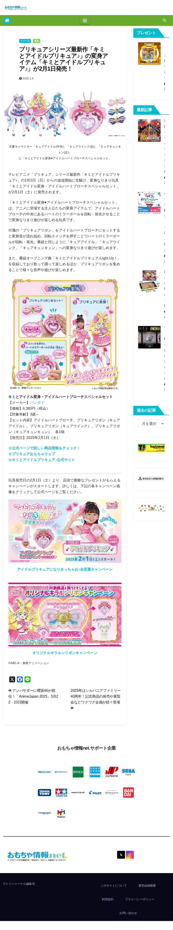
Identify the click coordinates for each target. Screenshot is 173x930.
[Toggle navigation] (85, 20)
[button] (164, 20)
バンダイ (37, 402)
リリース (25, 41)
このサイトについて (113, 885)
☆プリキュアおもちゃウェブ (31, 454)
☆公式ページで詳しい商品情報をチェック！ (44, 448)
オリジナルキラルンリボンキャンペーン (64, 653)
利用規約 (108, 899)
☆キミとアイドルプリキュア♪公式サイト (41, 460)
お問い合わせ (128, 913)
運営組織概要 (147, 885)
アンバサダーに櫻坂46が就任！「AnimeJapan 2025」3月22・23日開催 (33, 696)
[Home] (7, 20)
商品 (36, 41)
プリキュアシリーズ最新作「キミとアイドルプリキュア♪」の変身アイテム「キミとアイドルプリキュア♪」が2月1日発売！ (63, 59)
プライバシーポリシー (139, 899)
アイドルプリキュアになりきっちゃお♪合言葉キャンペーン (65, 569)
